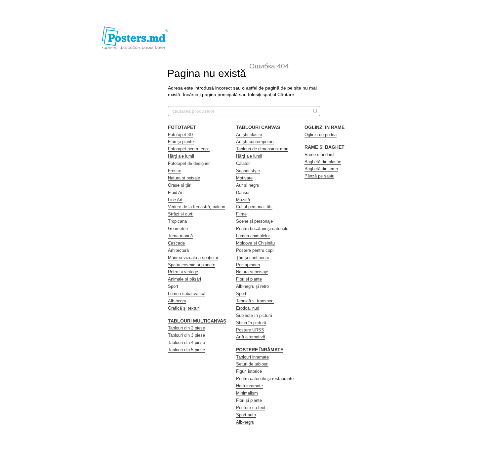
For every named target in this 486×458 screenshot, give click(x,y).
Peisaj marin (248, 264)
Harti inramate (249, 385)
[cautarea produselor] (314, 111)
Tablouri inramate (252, 357)
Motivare (244, 177)
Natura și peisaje (184, 177)
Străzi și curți (180, 213)
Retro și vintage (183, 271)
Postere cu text (250, 407)
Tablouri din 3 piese (186, 335)
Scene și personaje (254, 221)
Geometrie (178, 228)
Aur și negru (247, 185)
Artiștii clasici (249, 134)
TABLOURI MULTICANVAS (197, 321)
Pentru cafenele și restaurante (265, 378)
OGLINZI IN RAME (324, 127)
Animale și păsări (184, 279)
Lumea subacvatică (186, 293)
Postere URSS (250, 329)
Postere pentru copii (255, 250)
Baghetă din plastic (322, 161)
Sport (173, 286)
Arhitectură (178, 250)
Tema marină (180, 235)
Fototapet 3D (180, 134)
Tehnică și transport (255, 300)
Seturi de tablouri (252, 364)
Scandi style (248, 170)
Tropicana (177, 221)
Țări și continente (252, 257)
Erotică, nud (247, 308)
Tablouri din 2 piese (186, 327)
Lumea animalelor (253, 235)
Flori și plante (181, 141)
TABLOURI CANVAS (258, 127)
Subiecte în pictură (254, 315)
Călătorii (244, 163)
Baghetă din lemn (321, 168)
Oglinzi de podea (320, 134)
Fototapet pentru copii (189, 148)
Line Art (175, 199)
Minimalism (247, 393)
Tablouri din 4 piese (186, 342)
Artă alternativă (250, 336)
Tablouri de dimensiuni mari (262, 148)
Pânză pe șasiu (319, 175)
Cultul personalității (254, 206)
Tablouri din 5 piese (186, 349)
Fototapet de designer (189, 163)
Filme (241, 213)
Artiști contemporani (255, 141)
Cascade (176, 243)
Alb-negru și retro (252, 286)
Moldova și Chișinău (255, 243)
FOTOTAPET (182, 127)
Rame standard (319, 154)
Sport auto (246, 414)
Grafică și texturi (184, 308)
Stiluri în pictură (251, 322)
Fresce (174, 170)
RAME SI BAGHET (324, 147)
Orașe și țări (179, 185)
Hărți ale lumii (181, 156)
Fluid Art (176, 192)
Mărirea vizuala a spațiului (193, 257)
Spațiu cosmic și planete (191, 264)
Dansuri (243, 192)
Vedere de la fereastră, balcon (196, 206)
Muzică (243, 199)
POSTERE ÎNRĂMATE (259, 349)
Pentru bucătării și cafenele (262, 228)
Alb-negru (177, 300)
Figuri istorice (249, 371)
